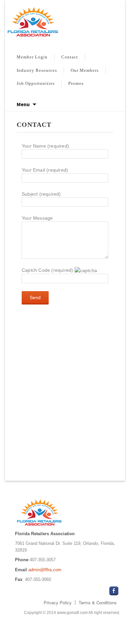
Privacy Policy (58, 602)
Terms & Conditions (98, 602)
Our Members (85, 70)
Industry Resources (37, 70)
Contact (69, 56)
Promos (76, 83)
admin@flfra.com (44, 569)
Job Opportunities (36, 83)
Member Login (32, 56)
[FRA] (65, 23)
